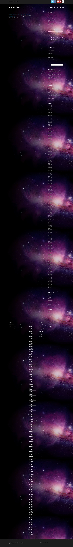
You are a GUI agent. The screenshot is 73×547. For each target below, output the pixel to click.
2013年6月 (31, 521)
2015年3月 (50, 247)
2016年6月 (50, 228)
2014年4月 (50, 262)
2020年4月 (50, 166)
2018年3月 (50, 199)
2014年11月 (50, 252)
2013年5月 (50, 277)
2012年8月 (50, 283)
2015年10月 (50, 236)
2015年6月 (50, 242)
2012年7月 (50, 284)
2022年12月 (50, 127)
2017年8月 (50, 209)
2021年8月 (50, 147)
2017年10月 (50, 206)
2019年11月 (50, 171)
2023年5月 (50, 124)
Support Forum (51, 20)
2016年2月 (50, 234)
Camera (49, 294)
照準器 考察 (50, 78)
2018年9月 (50, 190)
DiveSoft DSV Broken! (25, 14)
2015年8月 (50, 239)
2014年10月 (50, 254)
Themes (49, 21)
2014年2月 (50, 265)
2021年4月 (50, 151)
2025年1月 (31, 338)
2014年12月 (50, 251)
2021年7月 (50, 148)
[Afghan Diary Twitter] (52, 1)
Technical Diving (60, 7)
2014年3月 (50, 264)
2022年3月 (50, 138)
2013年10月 (50, 270)
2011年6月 (50, 287)
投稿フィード (50, 312)
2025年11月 (50, 109)
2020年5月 (50, 164)
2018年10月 (50, 189)
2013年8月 (50, 273)
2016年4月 (50, 231)
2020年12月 (50, 157)
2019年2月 (50, 183)
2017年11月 (50, 205)
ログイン (49, 311)
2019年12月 (50, 170)
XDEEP (49, 98)
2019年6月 (50, 177)
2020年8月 (50, 163)
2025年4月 (50, 114)
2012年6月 (50, 286)
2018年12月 (50, 186)
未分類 (49, 304)
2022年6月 (50, 134)
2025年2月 (50, 115)
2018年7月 (50, 193)
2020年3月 (50, 167)
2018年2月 (50, 200)
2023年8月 (50, 121)
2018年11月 (50, 187)
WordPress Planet (51, 24)
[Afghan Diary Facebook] (55, 1)
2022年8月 (50, 131)
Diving (49, 298)
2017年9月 (31, 442)
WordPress (50, 326)
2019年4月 (50, 180)
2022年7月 (50, 132)
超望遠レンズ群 (51, 80)
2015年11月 (50, 235)
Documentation (51, 15)
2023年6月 (50, 122)
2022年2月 (50, 140)
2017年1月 (50, 218)
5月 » (52, 42)
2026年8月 (50, 105)
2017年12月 (50, 203)
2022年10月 (50, 129)
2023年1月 (50, 125)
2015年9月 (50, 238)
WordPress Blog (51, 23)
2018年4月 (50, 197)
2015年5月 (50, 244)
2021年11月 (31, 368)
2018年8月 (50, 192)
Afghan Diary (15, 7)
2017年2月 (50, 216)
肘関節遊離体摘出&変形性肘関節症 (54, 89)
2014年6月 (50, 260)
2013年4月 (50, 278)
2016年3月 (50, 232)
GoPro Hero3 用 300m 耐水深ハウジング (55, 92)
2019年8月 (50, 174)
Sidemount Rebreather (13, 326)
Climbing (49, 297)
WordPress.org (51, 315)
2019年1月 (50, 184)
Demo (49, 14)
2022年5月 (50, 135)
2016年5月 (50, 229)
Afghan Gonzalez (16, 17)
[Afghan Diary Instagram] (63, 1)
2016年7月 (50, 226)
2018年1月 (50, 202)
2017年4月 (50, 215)
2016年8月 (50, 225)
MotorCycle (50, 300)
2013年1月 (50, 281)
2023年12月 (50, 118)
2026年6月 (50, 106)
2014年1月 (50, 267)
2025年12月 (50, 108)
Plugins (49, 17)
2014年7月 (50, 258)
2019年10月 (50, 173)
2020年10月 (50, 160)
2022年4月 (50, 137)
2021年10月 (50, 144)
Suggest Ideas (50, 18)
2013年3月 (50, 280)
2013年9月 (50, 271)
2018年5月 (50, 196)
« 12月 (49, 42)
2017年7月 (50, 210)
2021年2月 (50, 154)
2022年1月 (50, 141)
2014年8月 (50, 257)
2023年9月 (50, 119)
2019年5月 (50, 179)
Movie (49, 301)
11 (53, 35)
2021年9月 (50, 145)
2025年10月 (50, 111)
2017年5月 (50, 213)
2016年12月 (50, 219)
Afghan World (52, 7)
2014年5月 (50, 261)
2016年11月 (31, 457)
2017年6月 (50, 212)
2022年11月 (50, 128)
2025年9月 (50, 112)
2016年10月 (50, 222)
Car (49, 295)
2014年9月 (50, 255)
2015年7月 (50, 241)
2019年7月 (50, 176)
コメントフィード (51, 314)
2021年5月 (50, 150)
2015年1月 (50, 249)
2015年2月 (50, 248)
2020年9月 (50, 161)
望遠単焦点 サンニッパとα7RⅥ (53, 77)
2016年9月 (50, 223)
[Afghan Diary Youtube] (60, 1)
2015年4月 (50, 245)
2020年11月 (50, 158)
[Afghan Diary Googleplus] (58, 1)
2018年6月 (50, 195)
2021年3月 (50, 153)
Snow (49, 303)
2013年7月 (50, 274)
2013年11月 (50, 268)
